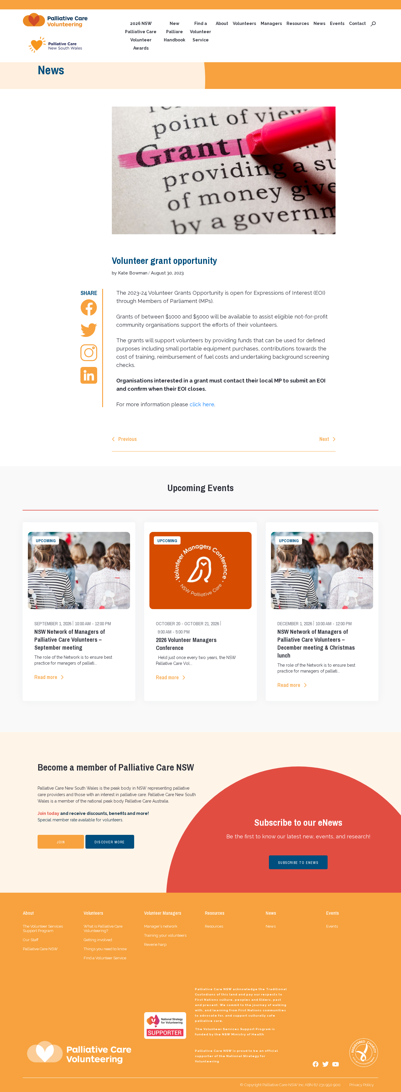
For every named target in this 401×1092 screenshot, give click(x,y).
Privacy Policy (361, 1085)
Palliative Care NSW (40, 949)
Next (324, 439)
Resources (298, 23)
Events (337, 23)
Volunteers (244, 23)
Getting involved (98, 940)
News (319, 23)
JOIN (61, 842)
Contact (357, 23)
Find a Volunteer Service (200, 31)
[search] (373, 23)
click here (202, 404)
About (222, 23)
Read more (45, 677)
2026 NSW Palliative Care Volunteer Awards (140, 35)
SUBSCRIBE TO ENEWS (298, 862)
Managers (271, 23)
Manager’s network (160, 926)
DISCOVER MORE (110, 842)
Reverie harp (155, 944)
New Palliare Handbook (174, 31)
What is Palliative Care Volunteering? (103, 928)
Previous (127, 439)
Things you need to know (105, 949)
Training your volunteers (165, 935)
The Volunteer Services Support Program (43, 928)
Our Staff (30, 940)
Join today (48, 813)
